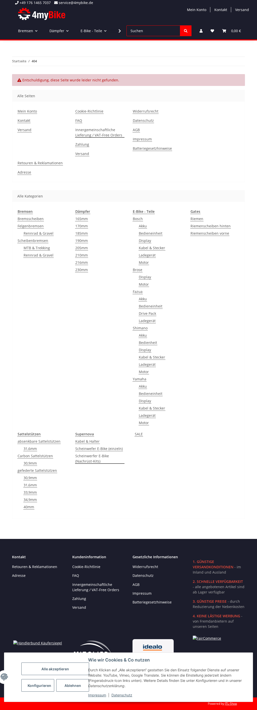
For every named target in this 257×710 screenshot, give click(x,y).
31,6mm (30, 448)
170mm (81, 226)
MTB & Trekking (37, 247)
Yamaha (139, 379)
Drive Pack (147, 313)
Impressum (97, 695)
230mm (81, 269)
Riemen (196, 218)
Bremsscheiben (31, 218)
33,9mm (30, 492)
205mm (81, 247)
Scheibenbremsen (33, 240)
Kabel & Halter (87, 441)
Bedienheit (148, 342)
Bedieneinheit (150, 233)
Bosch (138, 218)
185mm (81, 233)
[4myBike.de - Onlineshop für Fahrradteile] (41, 13)
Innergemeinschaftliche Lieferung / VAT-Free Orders (98, 132)
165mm (81, 218)
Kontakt (220, 9)
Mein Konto (196, 9)
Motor (144, 262)
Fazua (138, 291)
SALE (139, 434)
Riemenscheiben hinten (210, 226)
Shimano (140, 328)
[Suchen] (185, 30)
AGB (136, 129)
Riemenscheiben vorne (209, 233)
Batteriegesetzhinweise (152, 148)
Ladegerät (147, 255)
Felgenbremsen (31, 226)
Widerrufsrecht (145, 111)
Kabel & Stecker (152, 247)
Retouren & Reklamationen (40, 163)
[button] (201, 30)
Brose (137, 269)
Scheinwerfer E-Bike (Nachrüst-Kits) (92, 458)
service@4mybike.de (75, 2)
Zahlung (82, 144)
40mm (29, 506)
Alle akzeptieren (55, 669)
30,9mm (30, 463)
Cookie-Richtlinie (89, 111)
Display (145, 240)
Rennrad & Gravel (38, 233)
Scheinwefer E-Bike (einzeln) (99, 448)
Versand (242, 9)
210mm (81, 255)
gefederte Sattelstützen (37, 470)
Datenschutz (121, 695)
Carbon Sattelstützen (35, 455)
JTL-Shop (231, 703)
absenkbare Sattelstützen (39, 441)
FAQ (78, 120)
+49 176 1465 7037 (35, 2)
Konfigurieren (39, 685)
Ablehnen (73, 685)
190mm (81, 240)
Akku (143, 226)
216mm (81, 262)
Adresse (24, 172)
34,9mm (30, 499)
